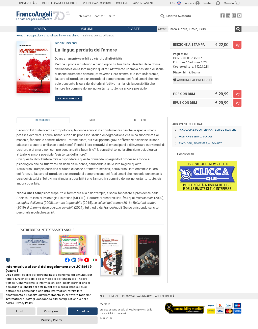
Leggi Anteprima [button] (68, 98)
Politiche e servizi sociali (195, 136)
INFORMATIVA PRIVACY (137, 296)
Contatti (100, 16)
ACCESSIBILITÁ (164, 296)
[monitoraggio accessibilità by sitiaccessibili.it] (185, 305)
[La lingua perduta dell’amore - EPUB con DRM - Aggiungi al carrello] (237, 103)
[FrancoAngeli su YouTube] (239, 16)
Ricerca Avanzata (178, 16)
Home (20, 35)
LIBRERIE (113, 296)
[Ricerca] (238, 29)
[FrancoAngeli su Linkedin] (228, 16)
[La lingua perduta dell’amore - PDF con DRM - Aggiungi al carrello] (237, 94)
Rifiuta (21, 311)
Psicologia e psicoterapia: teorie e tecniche (207, 129)
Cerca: (162, 29)
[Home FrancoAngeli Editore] (43, 16)
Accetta (83, 311)
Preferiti (209, 3)
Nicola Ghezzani (66, 43)
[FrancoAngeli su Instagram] (234, 16)
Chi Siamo (85, 16)
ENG (172, 3)
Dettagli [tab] (140, 120)
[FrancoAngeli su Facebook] (223, 16)
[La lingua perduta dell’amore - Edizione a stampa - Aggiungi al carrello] (237, 45)
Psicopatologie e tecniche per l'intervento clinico (53, 35)
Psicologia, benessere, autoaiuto (201, 143)
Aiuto (112, 16)
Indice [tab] (92, 120)
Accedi (189, 3)
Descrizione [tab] (43, 120)
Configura (51, 311)
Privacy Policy (51, 320)
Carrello (229, 3)
